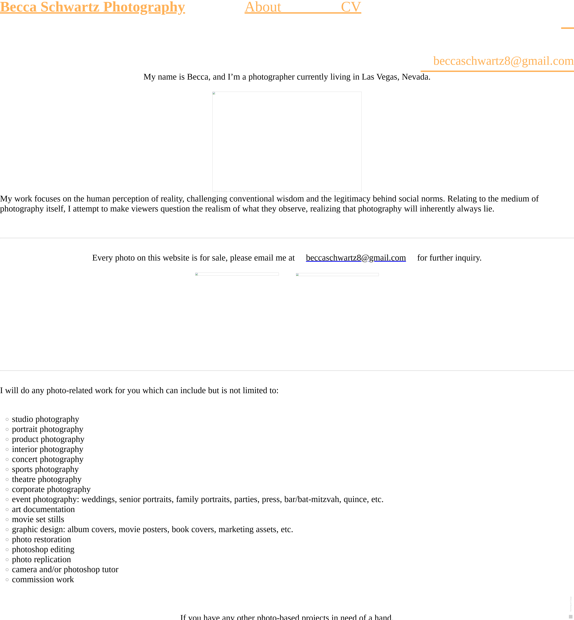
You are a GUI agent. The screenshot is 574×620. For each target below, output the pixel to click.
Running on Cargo (571, 604)
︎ (567, 21)
